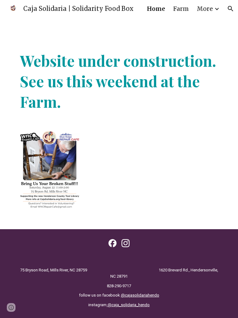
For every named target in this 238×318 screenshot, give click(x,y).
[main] (118, 81)
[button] (230, 8)
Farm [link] (181, 8)
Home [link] (156, 8)
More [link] (205, 8)
